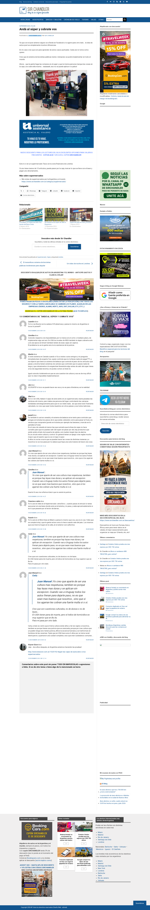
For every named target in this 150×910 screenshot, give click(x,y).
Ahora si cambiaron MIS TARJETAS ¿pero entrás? (113, 552)
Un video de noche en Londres (78, 263)
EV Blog (104, 784)
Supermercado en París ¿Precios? (81, 222)
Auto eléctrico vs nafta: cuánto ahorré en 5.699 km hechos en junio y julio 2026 (114, 802)
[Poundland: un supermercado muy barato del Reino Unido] (31, 214)
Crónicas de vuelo (71, 19)
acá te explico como (43, 860)
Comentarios (109, 593)
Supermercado (24, 26)
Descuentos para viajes (52, 2)
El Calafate (116, 849)
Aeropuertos (37, 19)
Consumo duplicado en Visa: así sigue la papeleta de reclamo (116, 607)
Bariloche (108, 847)
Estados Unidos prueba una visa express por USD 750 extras (115, 545)
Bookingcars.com (34, 858)
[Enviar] (125, 19)
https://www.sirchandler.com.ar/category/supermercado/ (44, 182)
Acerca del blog (27, 2)
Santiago (103, 544)
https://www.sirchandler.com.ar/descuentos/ (117, 520)
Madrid (100, 835)
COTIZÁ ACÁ (48, 155)
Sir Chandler (49, 35)
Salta (116, 847)
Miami (100, 832)
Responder (90, 330)
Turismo (85, 19)
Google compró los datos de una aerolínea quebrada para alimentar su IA (118, 617)
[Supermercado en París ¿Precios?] (81, 214)
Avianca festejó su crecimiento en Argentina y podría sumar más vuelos (117, 589)
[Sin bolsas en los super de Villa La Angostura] (56, 214)
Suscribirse (74, 247)
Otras (101, 20)
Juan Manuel (38, 472)
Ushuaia (123, 847)
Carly (34, 575)
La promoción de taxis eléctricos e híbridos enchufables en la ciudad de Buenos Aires (114, 797)
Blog (20, 2)
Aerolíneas (25, 19)
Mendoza (99, 849)
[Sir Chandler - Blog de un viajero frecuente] (34, 10)
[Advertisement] (93, 10)
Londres (101, 842)
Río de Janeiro (103, 837)
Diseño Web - (60, 907)
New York (101, 868)
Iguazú (107, 849)
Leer (66, 843)
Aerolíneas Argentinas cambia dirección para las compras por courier (116, 627)
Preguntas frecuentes (66, 2)
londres (61, 257)
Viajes (93, 19)
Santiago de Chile (104, 840)
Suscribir (105, 431)
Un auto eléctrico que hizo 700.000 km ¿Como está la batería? (113, 791)
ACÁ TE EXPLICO (80, 311)
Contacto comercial (38, 2)
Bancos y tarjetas (54, 19)
